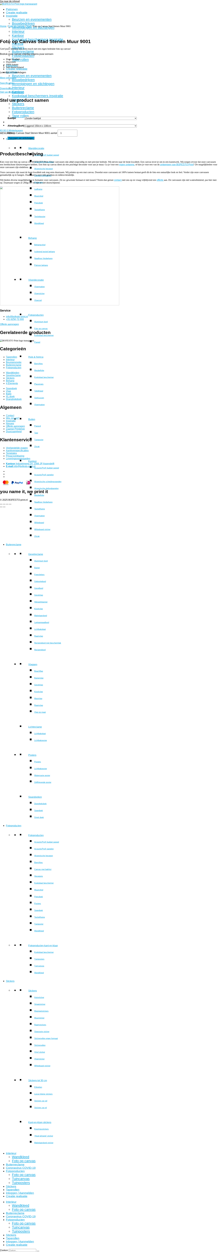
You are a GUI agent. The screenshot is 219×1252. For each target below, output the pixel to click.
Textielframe (39, 509)
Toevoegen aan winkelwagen (21, 138)
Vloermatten (39, 405)
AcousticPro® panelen (44, 162)
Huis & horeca (35, 357)
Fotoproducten (23, 55)
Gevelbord (38, 588)
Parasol (37, 426)
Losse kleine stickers (43, 1094)
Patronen (12, 9)
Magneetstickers (41, 1011)
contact (118, 180)
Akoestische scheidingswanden (47, 481)
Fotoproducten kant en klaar (43, 945)
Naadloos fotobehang (43, 502)
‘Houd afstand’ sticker (43, 1136)
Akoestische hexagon (43, 169)
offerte (160, 180)
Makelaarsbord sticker (43, 1143)
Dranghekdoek (40, 804)
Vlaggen (32, 664)
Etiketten (38, 1087)
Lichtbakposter (40, 740)
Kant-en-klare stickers (39, 1122)
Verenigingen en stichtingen (33, 84)
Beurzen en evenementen (32, 19)
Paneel (37, 342)
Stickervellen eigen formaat (46, 1038)
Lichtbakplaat (40, 629)
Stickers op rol (40, 1108)
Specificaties (7, 83)
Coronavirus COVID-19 (21, 1167)
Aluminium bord (41, 322)
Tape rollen (20, 60)
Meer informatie (8, 78)
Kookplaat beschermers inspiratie (37, 96)
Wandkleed (39, 931)
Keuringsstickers (41, 1129)
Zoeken (4, 1250)
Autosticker (39, 997)
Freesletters (39, 574)
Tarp (36, 433)
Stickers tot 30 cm (37, 1080)
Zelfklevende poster (42, 782)
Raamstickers (40, 1025)
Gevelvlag (38, 595)
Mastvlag (38, 698)
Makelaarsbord (40, 615)
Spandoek (38, 810)
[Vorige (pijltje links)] (1, 506)
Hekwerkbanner (41, 602)
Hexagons (38, 182)
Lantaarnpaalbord (41, 622)
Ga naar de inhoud (10, 1)
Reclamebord (40, 650)
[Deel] (7, 504)
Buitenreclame (23, 51)
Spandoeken (35, 797)
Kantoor (32, 461)
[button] (7, 133)
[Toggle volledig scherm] (4, 504)
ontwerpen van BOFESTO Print (176, 164)
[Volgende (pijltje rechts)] (4, 506)
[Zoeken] (38, 1251)
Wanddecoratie (36, 148)
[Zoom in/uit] (1, 504)
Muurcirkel (38, 890)
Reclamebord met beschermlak (47, 643)
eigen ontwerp (126, 164)
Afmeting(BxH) (16, 126)
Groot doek (39, 817)
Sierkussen (39, 398)
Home (3, 26)
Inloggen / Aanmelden (20, 1193)
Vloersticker (39, 1059)
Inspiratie (12, 15)
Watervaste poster (42, 775)
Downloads (6, 88)
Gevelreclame (35, 554)
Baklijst (12, 118)
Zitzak (37, 446)
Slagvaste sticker (41, 1031)
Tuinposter (38, 440)
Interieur (18, 88)
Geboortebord (40, 581)
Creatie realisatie (16, 12)
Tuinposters (39, 959)
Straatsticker (39, 1004)
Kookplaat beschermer (44, 377)
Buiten (31, 419)
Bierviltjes (38, 364)
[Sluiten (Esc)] (10, 504)
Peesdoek (38, 897)
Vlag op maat (40, 712)
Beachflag (38, 671)
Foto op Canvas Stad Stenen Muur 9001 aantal (32, 133)
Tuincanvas (39, 966)
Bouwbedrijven (23, 23)
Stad (28, 26)
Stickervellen (39, 1045)
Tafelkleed (38, 391)
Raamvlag (38, 636)
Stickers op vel (40, 1101)
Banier (37, 568)
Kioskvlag (38, 609)
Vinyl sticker (39, 1052)
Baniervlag (38, 678)
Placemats (39, 384)
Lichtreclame (35, 727)
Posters (32, 755)
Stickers (18, 47)
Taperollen (12, 1189)
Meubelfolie (39, 370)
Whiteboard (39, 522)
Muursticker (39, 1018)
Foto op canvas (41, 328)
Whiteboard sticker (42, 529)
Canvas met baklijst (42, 175)
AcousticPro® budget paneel (46, 155)
